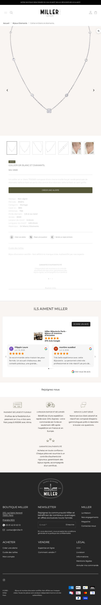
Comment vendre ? (47, 552)
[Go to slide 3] (52, 368)
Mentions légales (84, 561)
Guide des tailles (16, 248)
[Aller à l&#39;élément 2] (25, 148)
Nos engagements (89, 517)
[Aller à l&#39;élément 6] (76, 148)
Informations (82, 556)
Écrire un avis (81, 324)
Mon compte (8, 556)
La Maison (86, 513)
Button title (50, 288)
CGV (78, 548)
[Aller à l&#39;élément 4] (50, 148)
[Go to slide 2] (50, 368)
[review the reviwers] (46, 348)
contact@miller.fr (14, 530)
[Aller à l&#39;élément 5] (63, 148)
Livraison (80, 552)
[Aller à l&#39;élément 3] (37, 148)
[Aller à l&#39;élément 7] (89, 148)
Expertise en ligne (46, 548)
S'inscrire (70, 525)
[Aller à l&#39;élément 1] (12, 148)
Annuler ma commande (87, 565)
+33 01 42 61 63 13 (13, 525)
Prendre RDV (9, 520)
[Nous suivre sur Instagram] (4, 580)
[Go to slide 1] (48, 368)
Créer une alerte (50, 190)
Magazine (85, 521)
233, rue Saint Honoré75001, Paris (12, 514)
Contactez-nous (88, 526)
